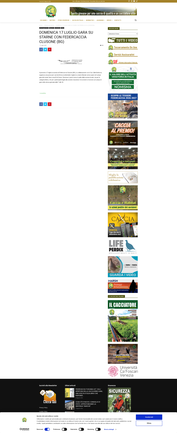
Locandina (43, 93)
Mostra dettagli (109, 429)
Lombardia (57, 28)
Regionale (52, 28)
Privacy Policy (43, 407)
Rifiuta (149, 423)
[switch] (64, 429)
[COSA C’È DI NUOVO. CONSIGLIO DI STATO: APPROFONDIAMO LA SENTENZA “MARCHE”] (69, 405)
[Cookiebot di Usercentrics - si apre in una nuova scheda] (24, 429)
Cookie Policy (43, 411)
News (62, 28)
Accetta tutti (149, 417)
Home (40, 25)
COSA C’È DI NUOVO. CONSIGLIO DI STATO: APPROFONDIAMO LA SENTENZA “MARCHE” (88, 404)
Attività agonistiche (49, 25)
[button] (135, 20)
